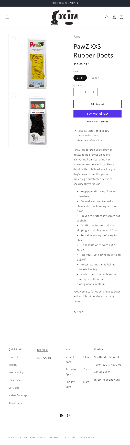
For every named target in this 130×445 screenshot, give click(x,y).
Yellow (97, 78)
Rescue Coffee (16, 402)
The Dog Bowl (21, 437)
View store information (89, 140)
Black (80, 77)
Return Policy (15, 372)
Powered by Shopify (36, 437)
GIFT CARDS (44, 357)
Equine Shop (15, 379)
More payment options (97, 121)
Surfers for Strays (17, 395)
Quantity (77, 85)
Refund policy (55, 437)
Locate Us (13, 357)
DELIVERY (42, 350)
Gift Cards (13, 387)
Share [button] (80, 311)
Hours (69, 349)
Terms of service (87, 437)
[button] (7, 17)
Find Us (98, 349)
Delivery (12, 364)
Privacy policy (70, 437)
